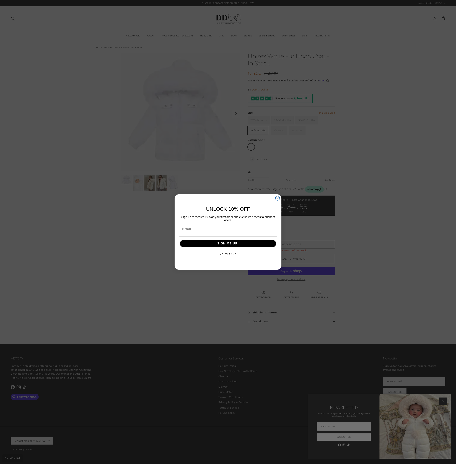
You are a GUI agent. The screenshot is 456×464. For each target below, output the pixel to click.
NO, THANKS (228, 254)
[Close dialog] (277, 198)
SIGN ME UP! (228, 243)
